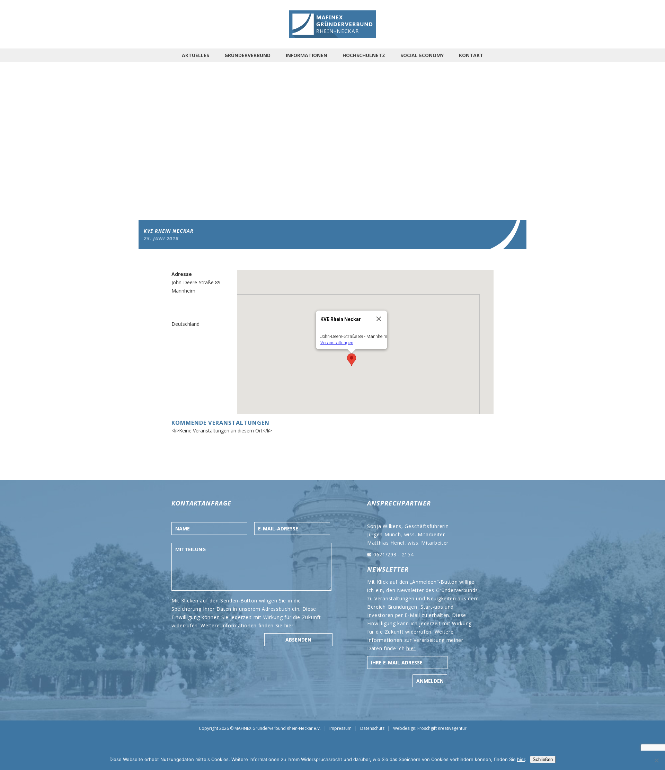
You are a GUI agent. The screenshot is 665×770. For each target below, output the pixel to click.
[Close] (379, 319)
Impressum (340, 728)
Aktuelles (195, 55)
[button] (351, 359)
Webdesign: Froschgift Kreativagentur (430, 728)
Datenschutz (372, 728)
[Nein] (656, 760)
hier (289, 625)
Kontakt (471, 55)
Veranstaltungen (336, 342)
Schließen (543, 759)
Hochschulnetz (364, 55)
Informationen (306, 55)
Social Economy (422, 55)
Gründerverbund (247, 55)
